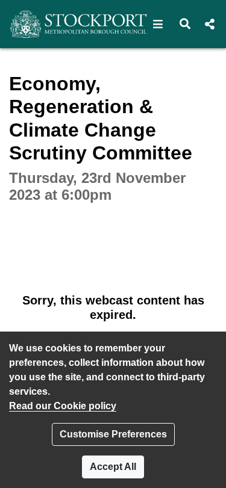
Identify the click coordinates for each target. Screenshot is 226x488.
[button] (158, 24)
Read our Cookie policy (62, 406)
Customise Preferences (113, 434)
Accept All (113, 467)
